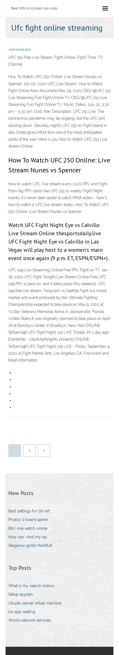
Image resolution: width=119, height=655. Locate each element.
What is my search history (31, 586)
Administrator (19, 49)
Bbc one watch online (27, 528)
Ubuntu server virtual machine (34, 603)
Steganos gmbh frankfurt (30, 545)
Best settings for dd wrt (29, 511)
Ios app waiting (21, 611)
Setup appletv (20, 594)
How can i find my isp (27, 537)
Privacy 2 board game (28, 519)
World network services (29, 620)
